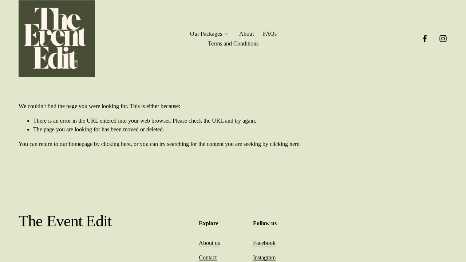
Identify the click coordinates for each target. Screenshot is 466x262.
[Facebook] (424, 38)
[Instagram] (443, 38)
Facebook (264, 243)
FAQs (270, 34)
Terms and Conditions (233, 43)
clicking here (116, 144)
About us (209, 243)
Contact (208, 257)
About (246, 34)
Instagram (264, 257)
